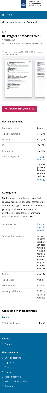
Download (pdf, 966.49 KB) (21, 108)
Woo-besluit (16, 22)
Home (8, 14)
